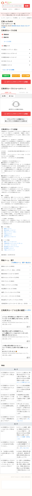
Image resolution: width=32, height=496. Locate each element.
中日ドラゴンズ (8, 233)
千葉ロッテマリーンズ (9, 250)
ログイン (10, 9)
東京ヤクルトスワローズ (10, 236)
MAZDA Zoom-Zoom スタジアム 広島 (15, 26)
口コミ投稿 (26, 75)
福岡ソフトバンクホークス (10, 241)
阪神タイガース (7, 228)
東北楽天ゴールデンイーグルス (11, 246)
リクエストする (16, 76)
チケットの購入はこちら (23, 382)
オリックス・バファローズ (10, 245)
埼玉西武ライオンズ (9, 248)
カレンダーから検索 (8, 69)
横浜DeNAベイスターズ (9, 230)
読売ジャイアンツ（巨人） (10, 231)
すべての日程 (7, 41)
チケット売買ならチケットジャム (6, 3)
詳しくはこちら (24, 448)
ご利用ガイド (17, 9)
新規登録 (5, 9)
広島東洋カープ (7, 235)
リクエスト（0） (24, 92)
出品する (6, 75)
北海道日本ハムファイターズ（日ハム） (13, 243)
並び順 (3, 96)
